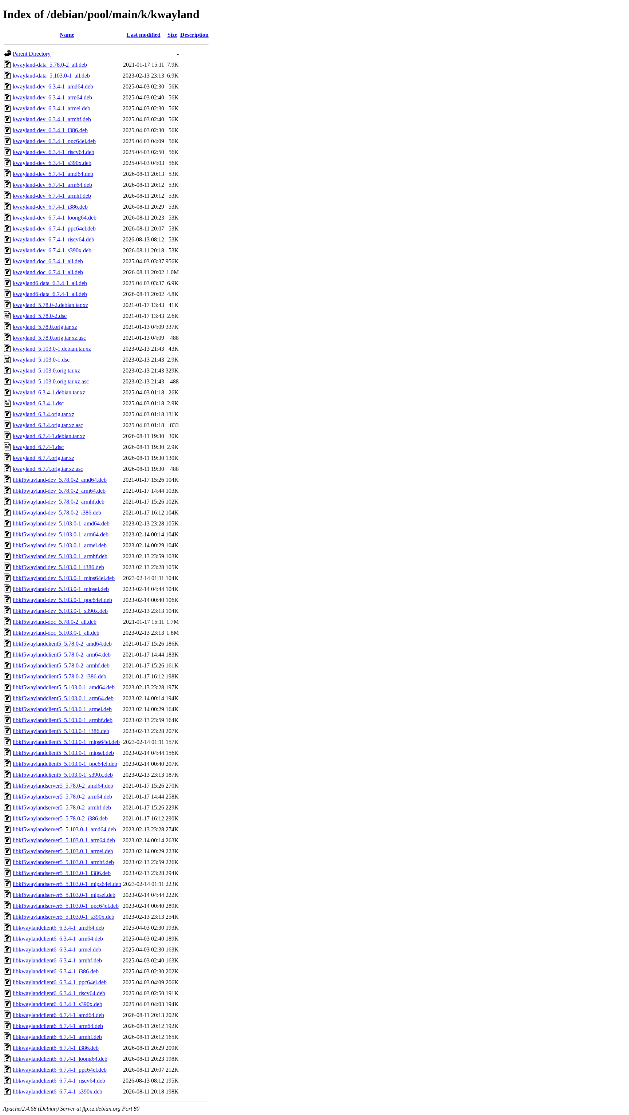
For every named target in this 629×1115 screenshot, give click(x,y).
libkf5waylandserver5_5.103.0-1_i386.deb (62, 873)
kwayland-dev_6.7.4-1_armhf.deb (52, 196)
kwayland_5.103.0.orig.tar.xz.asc (51, 381)
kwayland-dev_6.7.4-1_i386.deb (50, 207)
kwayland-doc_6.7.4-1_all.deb (48, 272)
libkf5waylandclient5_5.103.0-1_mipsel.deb (63, 753)
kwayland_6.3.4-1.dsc (38, 403)
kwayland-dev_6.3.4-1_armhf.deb (52, 119)
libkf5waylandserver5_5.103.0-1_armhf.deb (63, 862)
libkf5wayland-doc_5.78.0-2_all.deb (54, 622)
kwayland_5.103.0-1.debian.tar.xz (52, 349)
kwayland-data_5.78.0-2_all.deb (50, 65)
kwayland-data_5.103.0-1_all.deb (51, 75)
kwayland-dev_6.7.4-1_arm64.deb (52, 185)
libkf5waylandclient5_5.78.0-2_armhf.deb (61, 665)
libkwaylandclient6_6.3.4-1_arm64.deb (58, 938)
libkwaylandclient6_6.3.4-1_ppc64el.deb (60, 982)
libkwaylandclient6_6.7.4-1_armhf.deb (57, 1037)
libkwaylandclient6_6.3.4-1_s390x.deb (57, 1004)
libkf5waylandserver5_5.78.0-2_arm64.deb (62, 796)
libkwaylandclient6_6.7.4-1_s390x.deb (57, 1091)
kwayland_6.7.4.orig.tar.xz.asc (48, 469)
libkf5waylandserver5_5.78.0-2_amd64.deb (63, 786)
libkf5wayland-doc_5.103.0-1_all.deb (56, 633)
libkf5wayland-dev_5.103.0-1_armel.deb (60, 545)
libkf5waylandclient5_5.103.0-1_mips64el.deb (66, 742)
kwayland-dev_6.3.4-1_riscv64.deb (53, 152)
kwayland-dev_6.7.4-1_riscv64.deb (53, 239)
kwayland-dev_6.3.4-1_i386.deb (50, 130)
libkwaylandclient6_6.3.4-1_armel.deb (57, 949)
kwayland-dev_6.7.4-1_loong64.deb (54, 217)
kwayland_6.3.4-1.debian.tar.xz (49, 392)
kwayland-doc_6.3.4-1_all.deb (48, 261)
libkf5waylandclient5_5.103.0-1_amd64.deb (64, 687)
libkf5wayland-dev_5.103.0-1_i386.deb (58, 567)
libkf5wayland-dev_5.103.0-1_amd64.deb (61, 523)
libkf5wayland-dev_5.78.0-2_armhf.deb (58, 502)
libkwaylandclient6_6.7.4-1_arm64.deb (58, 1026)
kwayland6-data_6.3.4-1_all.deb (50, 283)
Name (67, 35)
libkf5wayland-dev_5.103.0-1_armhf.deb (60, 556)
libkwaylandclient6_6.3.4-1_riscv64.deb (59, 993)
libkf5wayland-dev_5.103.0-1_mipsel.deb (61, 589)
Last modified (144, 35)
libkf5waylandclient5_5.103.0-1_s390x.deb (63, 775)
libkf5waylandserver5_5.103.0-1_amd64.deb (64, 829)
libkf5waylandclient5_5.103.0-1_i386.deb (61, 731)
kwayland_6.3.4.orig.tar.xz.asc (48, 425)
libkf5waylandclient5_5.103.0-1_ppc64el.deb (65, 764)
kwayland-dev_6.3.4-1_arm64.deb (52, 97)
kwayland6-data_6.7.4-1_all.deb (50, 294)
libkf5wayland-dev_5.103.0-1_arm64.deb (60, 534)
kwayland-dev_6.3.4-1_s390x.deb (52, 163)
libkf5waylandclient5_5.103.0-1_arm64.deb (63, 698)
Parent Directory (32, 54)
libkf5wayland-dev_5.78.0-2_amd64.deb (60, 480)
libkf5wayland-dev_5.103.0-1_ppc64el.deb (62, 600)
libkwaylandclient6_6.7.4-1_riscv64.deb (59, 1080)
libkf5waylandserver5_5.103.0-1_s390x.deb (63, 917)
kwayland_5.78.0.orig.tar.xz (45, 327)
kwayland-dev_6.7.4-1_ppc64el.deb (54, 228)
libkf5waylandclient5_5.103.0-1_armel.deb (62, 709)
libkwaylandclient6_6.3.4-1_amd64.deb (58, 928)
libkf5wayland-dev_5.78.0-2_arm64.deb (59, 491)
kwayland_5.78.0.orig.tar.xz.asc (49, 338)
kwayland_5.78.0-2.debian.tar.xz (50, 305)
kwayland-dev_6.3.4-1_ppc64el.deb (54, 141)
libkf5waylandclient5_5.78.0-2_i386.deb (59, 676)
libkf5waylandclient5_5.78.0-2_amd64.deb (62, 644)
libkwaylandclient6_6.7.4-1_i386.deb (56, 1048)
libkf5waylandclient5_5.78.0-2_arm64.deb (62, 654)
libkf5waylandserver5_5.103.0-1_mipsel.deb (64, 895)
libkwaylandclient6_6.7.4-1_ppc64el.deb (60, 1070)
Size (172, 35)
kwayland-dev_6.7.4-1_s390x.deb (52, 250)
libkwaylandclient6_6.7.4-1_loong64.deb (60, 1059)
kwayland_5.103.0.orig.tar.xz (46, 370)
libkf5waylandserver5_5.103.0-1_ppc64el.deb (66, 906)
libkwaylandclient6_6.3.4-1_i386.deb (56, 971)
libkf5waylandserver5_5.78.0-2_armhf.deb (62, 807)
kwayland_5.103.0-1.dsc (41, 359)
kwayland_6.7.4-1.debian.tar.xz (49, 436)
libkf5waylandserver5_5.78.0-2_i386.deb (60, 818)
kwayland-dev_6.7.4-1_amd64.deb (53, 174)
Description (194, 35)
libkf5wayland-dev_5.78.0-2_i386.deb (57, 512)
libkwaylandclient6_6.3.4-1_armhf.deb (57, 960)
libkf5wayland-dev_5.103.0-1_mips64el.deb (64, 578)
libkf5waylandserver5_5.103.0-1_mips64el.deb (67, 884)
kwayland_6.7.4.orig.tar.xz (43, 458)
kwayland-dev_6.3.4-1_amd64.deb (53, 86)
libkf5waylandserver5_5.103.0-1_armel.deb (63, 851)
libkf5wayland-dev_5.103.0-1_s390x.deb (60, 611)
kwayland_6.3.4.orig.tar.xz (43, 414)
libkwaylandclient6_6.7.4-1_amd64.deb (58, 1015)
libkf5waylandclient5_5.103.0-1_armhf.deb (62, 720)
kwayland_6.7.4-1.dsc (38, 447)
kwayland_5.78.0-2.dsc (40, 316)
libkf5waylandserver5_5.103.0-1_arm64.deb (64, 840)
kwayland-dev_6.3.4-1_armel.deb (51, 108)
